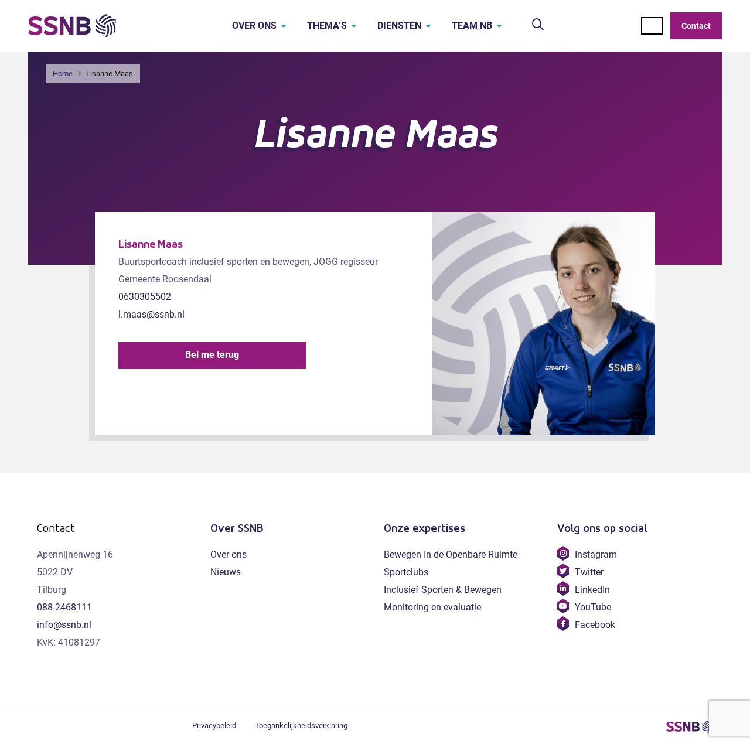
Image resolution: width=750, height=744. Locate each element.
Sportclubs (406, 572)
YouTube (592, 607)
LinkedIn (592, 589)
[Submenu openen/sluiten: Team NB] (499, 26)
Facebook (594, 624)
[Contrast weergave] (652, 26)
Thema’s (327, 25)
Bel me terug (212, 354)
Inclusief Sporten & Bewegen (443, 589)
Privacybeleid (214, 725)
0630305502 (144, 296)
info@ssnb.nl (64, 624)
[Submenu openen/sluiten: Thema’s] (354, 26)
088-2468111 (64, 607)
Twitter (589, 572)
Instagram (595, 554)
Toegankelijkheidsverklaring (301, 725)
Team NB (472, 25)
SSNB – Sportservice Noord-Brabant (689, 726)
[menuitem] (250, 26)
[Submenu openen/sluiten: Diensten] (428, 26)
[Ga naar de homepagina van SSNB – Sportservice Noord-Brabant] (72, 25)
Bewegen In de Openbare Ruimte (450, 554)
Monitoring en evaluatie (432, 607)
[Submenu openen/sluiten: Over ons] (283, 26)
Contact (696, 25)
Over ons (254, 25)
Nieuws (225, 572)
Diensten (399, 25)
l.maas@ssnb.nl (151, 314)
